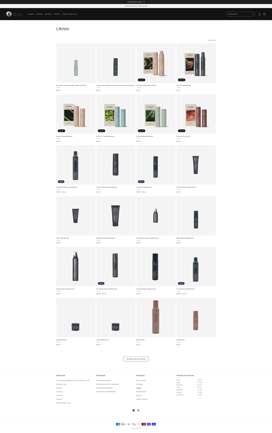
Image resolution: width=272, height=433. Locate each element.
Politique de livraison (103, 380)
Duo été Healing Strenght (144, 136)
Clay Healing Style (102, 340)
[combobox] (240, 14)
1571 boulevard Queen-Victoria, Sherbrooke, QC (73, 380)
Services (59, 395)
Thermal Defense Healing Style (106, 187)
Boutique (139, 384)
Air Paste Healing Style (144, 187)
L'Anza (138, 388)
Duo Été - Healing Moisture (105, 136)
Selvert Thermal (141, 399)
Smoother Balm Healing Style (146, 289)
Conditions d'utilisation (104, 388)
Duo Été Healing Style (183, 85)
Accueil (59, 388)
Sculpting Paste (61, 340)
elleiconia (138, 428)
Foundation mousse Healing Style (147, 238)
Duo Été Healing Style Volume (146, 85)
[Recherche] (252, 14)
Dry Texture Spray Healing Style (106, 289)
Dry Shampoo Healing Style (185, 289)
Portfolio (59, 399)
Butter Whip (140, 340)
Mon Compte (141, 380)
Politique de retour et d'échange (107, 384)
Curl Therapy (180, 340)
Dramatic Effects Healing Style (66, 187)
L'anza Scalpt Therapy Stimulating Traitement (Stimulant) (115, 85)
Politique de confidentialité (105, 392)
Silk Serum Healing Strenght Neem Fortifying (71, 85)
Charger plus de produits (136, 359)
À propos (59, 392)
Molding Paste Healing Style (105, 238)
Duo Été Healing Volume (64, 136)
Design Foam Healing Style (65, 289)
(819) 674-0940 (61, 384)
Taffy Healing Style (62, 238)
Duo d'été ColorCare (183, 136)
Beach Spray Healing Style (185, 238)
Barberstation (141, 392)
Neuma (139, 395)
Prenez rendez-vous (63, 403)
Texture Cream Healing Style (186, 187)
